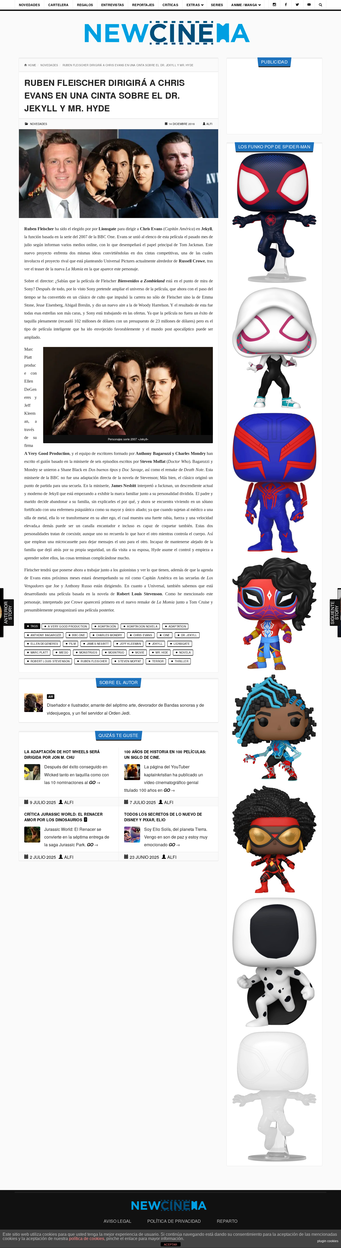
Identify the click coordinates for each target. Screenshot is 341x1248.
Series (217, 4)
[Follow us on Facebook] (285, 5)
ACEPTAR (170, 1244)
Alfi (209, 124)
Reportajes (143, 4)
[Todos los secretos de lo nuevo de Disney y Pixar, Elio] (132, 834)
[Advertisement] (274, 101)
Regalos (85, 4)
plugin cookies (327, 1241)
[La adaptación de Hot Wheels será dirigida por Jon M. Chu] (32, 772)
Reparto (227, 1221)
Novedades (29, 4)
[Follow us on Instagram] (274, 5)
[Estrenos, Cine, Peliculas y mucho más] (170, 33)
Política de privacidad (174, 1221)
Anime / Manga (244, 4)
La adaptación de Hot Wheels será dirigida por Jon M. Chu (62, 754)
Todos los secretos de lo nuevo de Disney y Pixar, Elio (163, 816)
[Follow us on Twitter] (297, 5)
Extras (193, 4)
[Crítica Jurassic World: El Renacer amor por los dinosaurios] (32, 834)
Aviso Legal (117, 1221)
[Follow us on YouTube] (309, 5)
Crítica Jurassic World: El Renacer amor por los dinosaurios (63, 816)
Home (32, 65)
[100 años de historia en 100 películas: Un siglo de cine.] (132, 772)
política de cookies (86, 1238)
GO (94, 782)
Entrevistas (112, 4)
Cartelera (58, 4)
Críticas (170, 4)
